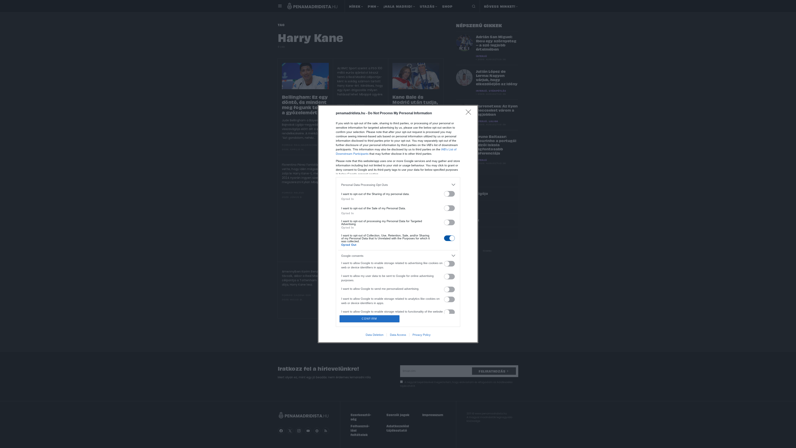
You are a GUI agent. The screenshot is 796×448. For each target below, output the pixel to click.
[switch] (449, 194)
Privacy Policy (422, 334)
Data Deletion (374, 334)
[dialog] (398, 224)
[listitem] (398, 185)
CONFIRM (369, 318)
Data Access (398, 334)
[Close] (470, 113)
